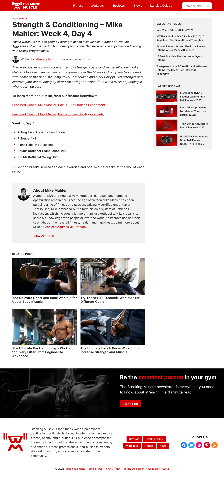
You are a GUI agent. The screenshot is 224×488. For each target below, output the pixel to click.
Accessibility (153, 468)
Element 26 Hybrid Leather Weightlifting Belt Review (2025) (192, 96)
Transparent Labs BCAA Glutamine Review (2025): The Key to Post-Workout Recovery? (181, 70)
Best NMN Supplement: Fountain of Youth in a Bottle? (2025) (193, 111)
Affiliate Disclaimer (133, 468)
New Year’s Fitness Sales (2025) (175, 30)
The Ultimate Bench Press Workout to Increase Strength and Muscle (109, 350)
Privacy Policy (112, 468)
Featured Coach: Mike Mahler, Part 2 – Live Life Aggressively (58, 114)
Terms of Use (94, 468)
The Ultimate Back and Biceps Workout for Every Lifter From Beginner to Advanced (42, 352)
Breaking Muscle (75, 468)
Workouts (20, 18)
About (165, 468)
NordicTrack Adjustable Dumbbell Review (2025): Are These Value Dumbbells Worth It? (194, 144)
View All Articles (44, 236)
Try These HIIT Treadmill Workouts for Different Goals (109, 300)
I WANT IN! (130, 404)
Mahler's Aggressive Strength (65, 227)
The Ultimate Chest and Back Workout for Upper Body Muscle (44, 300)
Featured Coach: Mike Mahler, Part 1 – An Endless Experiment (58, 105)
